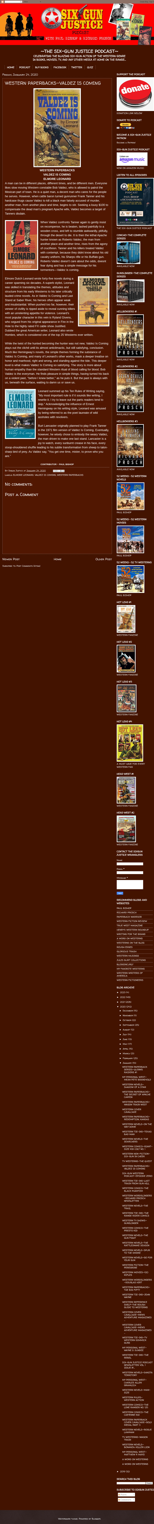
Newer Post (11, 559)
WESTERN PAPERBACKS (70, 474)
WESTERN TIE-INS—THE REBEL (135, 1356)
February (128, 1058)
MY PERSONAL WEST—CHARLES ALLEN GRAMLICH (134, 1382)
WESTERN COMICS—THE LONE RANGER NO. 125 (135, 1406)
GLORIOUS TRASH (126, 951)
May (125, 1043)
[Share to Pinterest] (63, 471)
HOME (10, 67)
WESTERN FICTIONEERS (130, 980)
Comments (125, 1499)
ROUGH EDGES (125, 947)
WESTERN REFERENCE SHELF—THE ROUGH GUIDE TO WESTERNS (135, 1305)
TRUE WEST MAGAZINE (130, 925)
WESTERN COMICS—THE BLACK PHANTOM (135, 1189)
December (128, 1010)
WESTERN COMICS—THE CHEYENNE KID (135, 1413)
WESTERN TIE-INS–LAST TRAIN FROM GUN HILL (136, 1182)
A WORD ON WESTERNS (130, 938)
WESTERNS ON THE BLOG (130, 942)
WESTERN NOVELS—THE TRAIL (135, 1207)
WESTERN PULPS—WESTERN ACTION (133, 1399)
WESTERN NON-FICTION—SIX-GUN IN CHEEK (136, 1155)
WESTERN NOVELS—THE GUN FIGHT (135, 1236)
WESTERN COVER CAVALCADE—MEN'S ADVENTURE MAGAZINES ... (137, 1316)
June (125, 1039)
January (127, 1062)
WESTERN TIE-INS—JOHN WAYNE (136, 1296)
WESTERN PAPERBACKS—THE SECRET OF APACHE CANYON (136, 1094)
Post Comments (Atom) (28, 565)
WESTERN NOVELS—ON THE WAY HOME (137, 1125)
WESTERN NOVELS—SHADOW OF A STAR (134, 1086)
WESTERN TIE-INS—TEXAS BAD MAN (137, 1133)
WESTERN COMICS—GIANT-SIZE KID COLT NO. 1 (137, 1148)
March (127, 1053)
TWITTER (76, 67)
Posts (123, 1494)
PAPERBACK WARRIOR (129, 916)
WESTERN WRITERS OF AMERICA (130, 974)
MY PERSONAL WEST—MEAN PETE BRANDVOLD (136, 1078)
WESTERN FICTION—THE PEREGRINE (135, 1266)
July (125, 1034)
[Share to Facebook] (61, 471)
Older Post (104, 559)
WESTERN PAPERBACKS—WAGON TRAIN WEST (136, 1103)
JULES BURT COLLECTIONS (131, 960)
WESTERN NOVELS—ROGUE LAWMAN (137, 1431)
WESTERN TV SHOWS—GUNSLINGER (134, 1222)
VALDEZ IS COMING (45, 474)
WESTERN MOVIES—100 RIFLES (135, 1273)
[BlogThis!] (56, 471)
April (126, 1048)
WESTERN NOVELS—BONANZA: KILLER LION (136, 1446)
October (127, 1020)
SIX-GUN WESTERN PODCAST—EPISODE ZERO (137, 1175)
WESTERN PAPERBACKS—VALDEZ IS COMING (136, 1167)
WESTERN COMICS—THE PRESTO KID (135, 1229)
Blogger (96, 1518)
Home (57, 559)
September (129, 1024)
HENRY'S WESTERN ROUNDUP (133, 929)
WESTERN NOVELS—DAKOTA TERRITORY (137, 1374)
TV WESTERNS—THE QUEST (137, 1161)
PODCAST (24, 67)
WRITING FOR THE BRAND (131, 934)
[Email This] (54, 471)
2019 (123, 1471)
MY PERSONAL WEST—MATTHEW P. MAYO (134, 1453)
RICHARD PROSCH (126, 912)
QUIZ (90, 67)
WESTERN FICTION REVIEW (132, 921)
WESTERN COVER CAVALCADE (131, 1111)
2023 (123, 992)
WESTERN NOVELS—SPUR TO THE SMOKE (136, 1251)
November (128, 1015)
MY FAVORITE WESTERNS (131, 968)
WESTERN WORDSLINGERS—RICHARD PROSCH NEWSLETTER (137, 1198)
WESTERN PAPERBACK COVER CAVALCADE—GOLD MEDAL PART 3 (137, 1422)
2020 (123, 1006)
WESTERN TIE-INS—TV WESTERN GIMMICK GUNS (134, 1340)
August (127, 1029)
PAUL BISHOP (124, 908)
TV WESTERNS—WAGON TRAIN (135, 1438)
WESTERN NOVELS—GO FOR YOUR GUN (137, 1259)
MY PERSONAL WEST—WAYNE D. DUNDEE (134, 1349)
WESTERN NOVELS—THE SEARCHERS (135, 1140)
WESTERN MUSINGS (128, 955)
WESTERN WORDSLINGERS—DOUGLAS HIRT (137, 1281)
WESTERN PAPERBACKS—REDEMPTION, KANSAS (136, 1118)
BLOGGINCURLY (125, 964)
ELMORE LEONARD (23, 474)
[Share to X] (59, 471)
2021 (122, 1001)
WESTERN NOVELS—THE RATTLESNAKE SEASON (135, 1244)
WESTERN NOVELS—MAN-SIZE (136, 1391)
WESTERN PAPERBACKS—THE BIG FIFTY (136, 1288)
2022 (123, 997)
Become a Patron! (126, 142)
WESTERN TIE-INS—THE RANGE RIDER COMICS (135, 1214)
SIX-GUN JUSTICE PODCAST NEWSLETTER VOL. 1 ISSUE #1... (137, 1365)
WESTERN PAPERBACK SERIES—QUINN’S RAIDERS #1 (134, 1069)
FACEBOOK (60, 67)
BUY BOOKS (42, 67)
